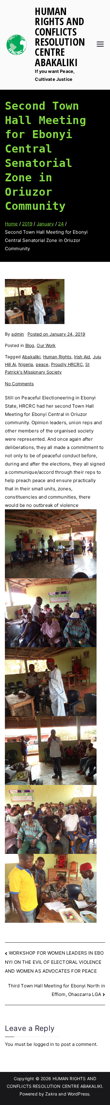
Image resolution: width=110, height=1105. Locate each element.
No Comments (19, 383)
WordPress (78, 1093)
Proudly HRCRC (67, 364)
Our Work (46, 345)
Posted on (56, 334)
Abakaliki (31, 356)
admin (17, 334)
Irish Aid (82, 356)
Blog (30, 345)
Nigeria (25, 364)
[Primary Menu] (100, 45)
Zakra (51, 1093)
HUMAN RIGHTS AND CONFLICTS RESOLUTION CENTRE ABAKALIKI (60, 36)
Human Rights (57, 356)
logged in (44, 1044)
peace (42, 364)
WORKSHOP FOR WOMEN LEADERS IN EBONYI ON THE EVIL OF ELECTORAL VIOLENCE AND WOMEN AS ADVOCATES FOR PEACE (54, 962)
